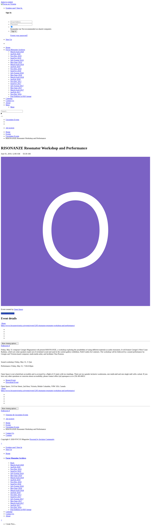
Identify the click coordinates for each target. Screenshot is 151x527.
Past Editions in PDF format (20, 96)
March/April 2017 (17, 90)
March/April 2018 (17, 77)
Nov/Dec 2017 (15, 82)
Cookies (9, 435)
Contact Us (10, 101)
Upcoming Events (7, 313)
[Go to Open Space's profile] (75, 305)
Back (12, 463)
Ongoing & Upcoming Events (17, 415)
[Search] (2, 116)
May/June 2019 (16, 62)
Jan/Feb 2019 (15, 67)
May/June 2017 (16, 88)
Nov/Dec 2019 (15, 56)
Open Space (18, 309)
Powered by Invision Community (42, 439)
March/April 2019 (17, 65)
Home (8, 48)
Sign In (13, 31)
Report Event (11, 380)
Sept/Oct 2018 (15, 71)
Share (3, 323)
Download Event (12, 382)
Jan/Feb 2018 (15, 79)
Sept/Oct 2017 (15, 84)
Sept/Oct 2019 (15, 58)
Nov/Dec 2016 (15, 94)
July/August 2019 (17, 60)
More (8, 105)
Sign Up (9, 39)
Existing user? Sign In (14, 8)
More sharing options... (10, 343)
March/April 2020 (17, 52)
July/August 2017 (17, 86)
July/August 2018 (17, 73)
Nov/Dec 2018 (15, 69)
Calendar (9, 99)
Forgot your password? (19, 35)
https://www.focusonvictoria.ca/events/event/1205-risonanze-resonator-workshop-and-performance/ (38, 326)
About (8, 103)
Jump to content (7, 2)
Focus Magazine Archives (15, 50)
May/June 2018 (16, 75)
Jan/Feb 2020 (15, 54)
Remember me (15, 29)
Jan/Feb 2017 (15, 92)
